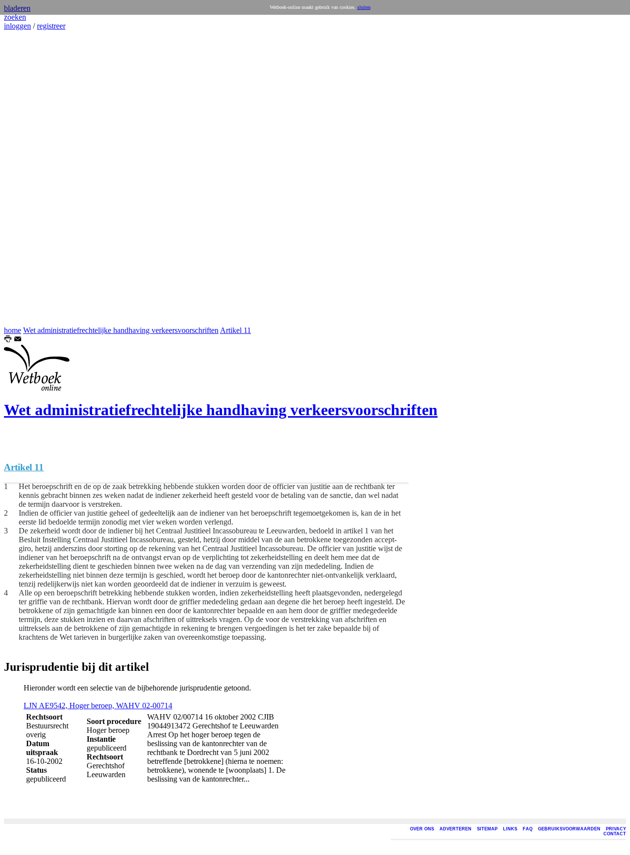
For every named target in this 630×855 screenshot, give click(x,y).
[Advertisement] (33, 178)
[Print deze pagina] (8, 340)
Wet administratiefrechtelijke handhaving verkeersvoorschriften (121, 330)
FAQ (528, 828)
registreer (51, 26)
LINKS (510, 828)
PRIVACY (616, 828)
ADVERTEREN (456, 828)
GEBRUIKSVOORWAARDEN (569, 828)
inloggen (17, 26)
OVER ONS (422, 828)
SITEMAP (487, 828)
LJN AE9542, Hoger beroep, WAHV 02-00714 (98, 705)
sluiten (364, 7)
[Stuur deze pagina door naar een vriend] (18, 340)
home (12, 330)
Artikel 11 (235, 330)
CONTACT (614, 833)
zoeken (15, 17)
